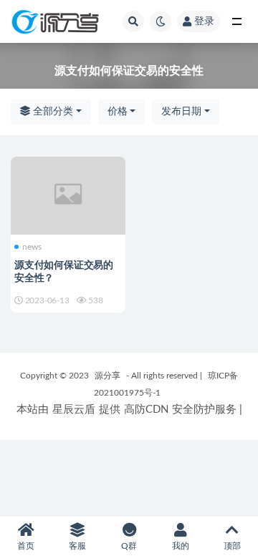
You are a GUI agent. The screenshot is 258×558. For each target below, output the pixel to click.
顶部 (232, 546)
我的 (180, 546)
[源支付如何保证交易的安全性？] (68, 193)
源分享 (107, 375)
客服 (77, 546)
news (32, 247)
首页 (25, 546)
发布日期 (181, 112)
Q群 (129, 546)
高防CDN (146, 409)
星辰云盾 (73, 409)
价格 (118, 112)
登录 (204, 21)
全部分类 (51, 112)
